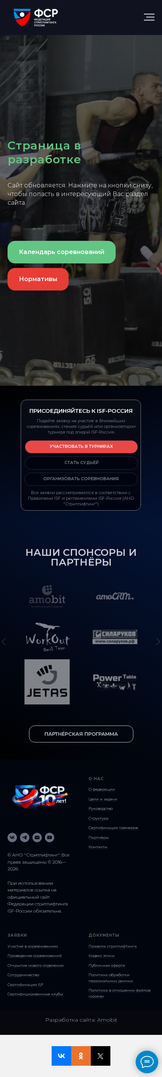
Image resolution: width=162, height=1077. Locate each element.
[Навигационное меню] (149, 17)
